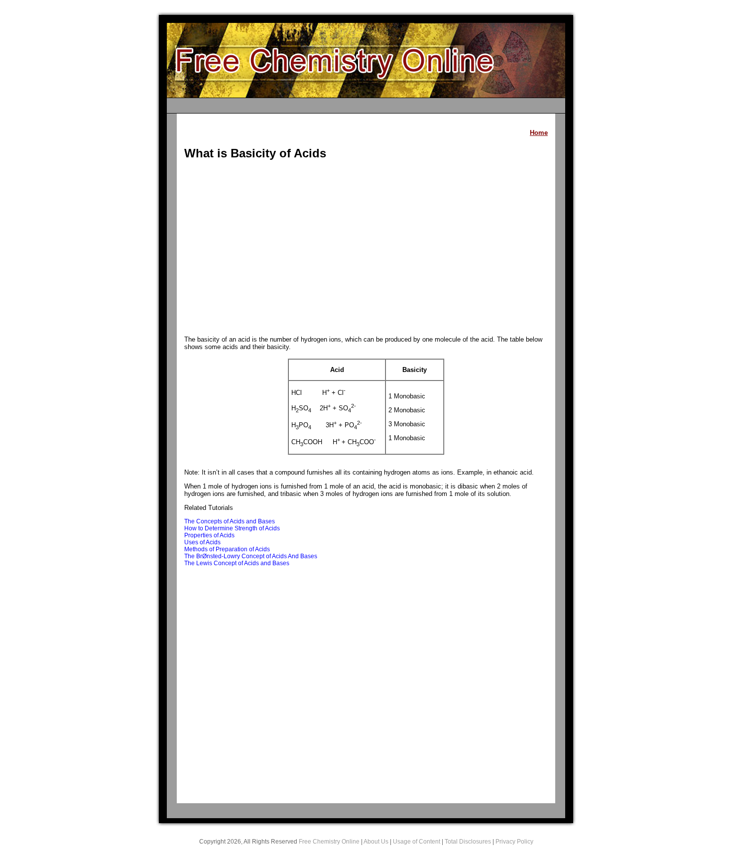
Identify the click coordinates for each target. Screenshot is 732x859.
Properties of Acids (209, 535)
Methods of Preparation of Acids (227, 549)
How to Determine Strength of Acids (232, 528)
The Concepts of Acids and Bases (229, 521)
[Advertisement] (366, 249)
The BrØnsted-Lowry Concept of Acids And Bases (250, 556)
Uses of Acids (202, 542)
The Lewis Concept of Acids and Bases (236, 563)
